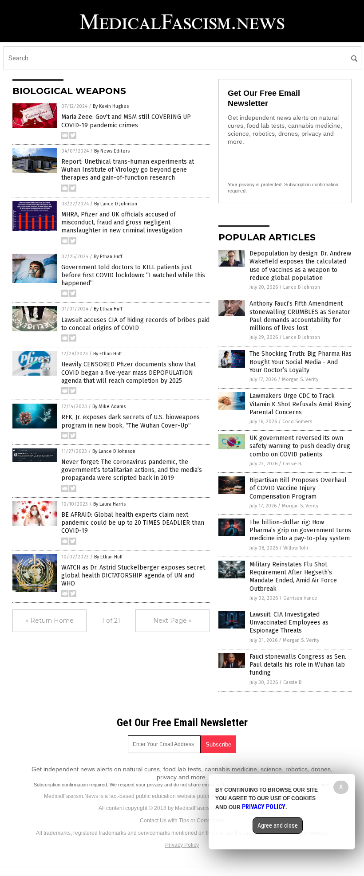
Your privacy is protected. (255, 184)
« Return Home (49, 621)
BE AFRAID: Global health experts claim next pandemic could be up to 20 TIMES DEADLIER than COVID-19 (132, 522)
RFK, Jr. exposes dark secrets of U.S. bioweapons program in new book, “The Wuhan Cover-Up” (130, 421)
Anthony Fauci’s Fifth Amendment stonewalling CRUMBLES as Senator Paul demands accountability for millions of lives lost (299, 316)
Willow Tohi (295, 548)
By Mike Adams (109, 406)
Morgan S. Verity (300, 379)
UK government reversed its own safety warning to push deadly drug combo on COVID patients (299, 446)
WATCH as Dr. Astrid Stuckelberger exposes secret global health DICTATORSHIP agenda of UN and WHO (133, 575)
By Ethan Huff (108, 256)
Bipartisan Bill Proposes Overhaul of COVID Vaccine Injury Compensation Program (298, 488)
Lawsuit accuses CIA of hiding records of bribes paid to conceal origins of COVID (135, 324)
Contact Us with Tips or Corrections (182, 820)
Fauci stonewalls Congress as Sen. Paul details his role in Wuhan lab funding (297, 664)
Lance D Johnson (301, 287)
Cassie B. (292, 464)
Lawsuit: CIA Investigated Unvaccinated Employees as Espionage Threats (288, 622)
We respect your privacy (136, 784)
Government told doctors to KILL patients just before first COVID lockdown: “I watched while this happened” (133, 275)
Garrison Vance (300, 598)
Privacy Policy (182, 845)
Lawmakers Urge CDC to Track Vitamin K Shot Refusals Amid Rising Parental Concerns (300, 404)
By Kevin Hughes (111, 106)
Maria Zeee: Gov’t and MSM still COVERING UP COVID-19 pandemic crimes (126, 121)
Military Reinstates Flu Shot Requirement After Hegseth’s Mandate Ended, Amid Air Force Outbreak (293, 577)
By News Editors (112, 151)
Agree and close (277, 825)
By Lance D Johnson (115, 204)
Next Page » (172, 621)
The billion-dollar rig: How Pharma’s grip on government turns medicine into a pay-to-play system (300, 530)
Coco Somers (297, 421)
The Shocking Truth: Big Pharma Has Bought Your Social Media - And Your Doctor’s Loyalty (300, 361)
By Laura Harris (109, 504)
